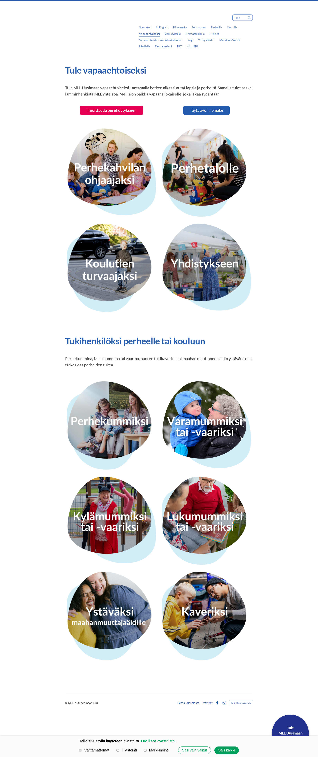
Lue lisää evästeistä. (158, 741)
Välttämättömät (96, 750)
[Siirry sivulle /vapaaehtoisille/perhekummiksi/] (111, 424)
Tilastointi (129, 750)
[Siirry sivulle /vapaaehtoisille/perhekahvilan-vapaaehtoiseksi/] (111, 172)
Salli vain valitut (194, 750)
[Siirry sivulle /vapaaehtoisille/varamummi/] (206, 424)
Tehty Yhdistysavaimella (241, 703)
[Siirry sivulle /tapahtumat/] (206, 172)
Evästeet (207, 702)
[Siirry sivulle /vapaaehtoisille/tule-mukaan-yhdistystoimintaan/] (206, 267)
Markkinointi (159, 750)
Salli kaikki (226, 750)
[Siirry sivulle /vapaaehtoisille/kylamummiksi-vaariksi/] (111, 520)
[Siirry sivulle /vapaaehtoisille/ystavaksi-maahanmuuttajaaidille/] (111, 615)
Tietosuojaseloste (188, 702)
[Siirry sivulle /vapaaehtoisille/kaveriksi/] (206, 615)
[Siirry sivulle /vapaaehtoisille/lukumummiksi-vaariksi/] (206, 520)
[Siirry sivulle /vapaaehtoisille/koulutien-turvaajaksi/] (111, 267)
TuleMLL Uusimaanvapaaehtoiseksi (290, 733)
